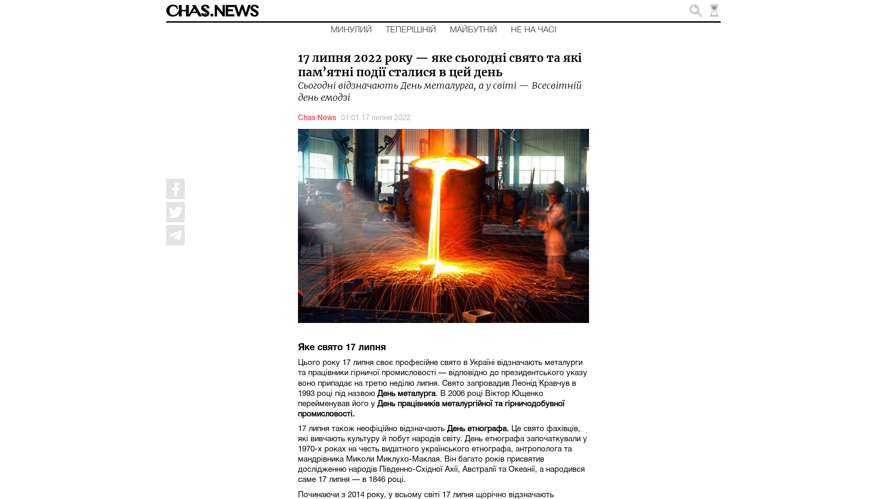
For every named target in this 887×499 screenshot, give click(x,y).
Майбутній (473, 30)
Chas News (317, 118)
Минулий (351, 30)
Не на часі (533, 30)
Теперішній (411, 30)
